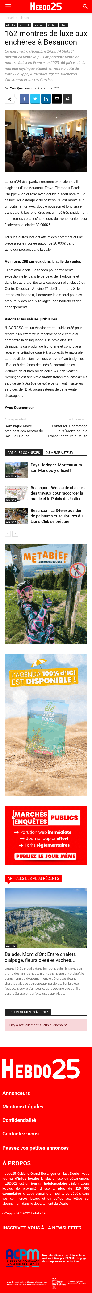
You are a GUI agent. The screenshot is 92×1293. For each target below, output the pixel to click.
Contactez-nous (20, 1134)
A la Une (24, 18)
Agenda (11, 946)
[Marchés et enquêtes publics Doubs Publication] (46, 863)
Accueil (9, 18)
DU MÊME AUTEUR (59, 452)
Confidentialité (19, 1120)
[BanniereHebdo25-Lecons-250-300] (46, 642)
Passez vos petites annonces (35, 1148)
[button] (85, 6)
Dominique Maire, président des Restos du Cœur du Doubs (24, 431)
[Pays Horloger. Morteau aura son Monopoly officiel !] (16, 470)
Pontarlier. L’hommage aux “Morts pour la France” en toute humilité (67, 431)
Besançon (39, 25)
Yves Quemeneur (21, 88)
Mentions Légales (22, 1107)
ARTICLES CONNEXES (24, 452)
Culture (52, 25)
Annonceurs (16, 1093)
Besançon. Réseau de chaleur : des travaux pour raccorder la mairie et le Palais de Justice (58, 493)
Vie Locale (25, 25)
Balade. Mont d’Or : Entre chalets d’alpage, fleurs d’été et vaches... (40, 957)
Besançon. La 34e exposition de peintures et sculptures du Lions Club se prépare (57, 516)
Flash (64, 25)
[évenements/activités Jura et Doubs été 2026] (46, 795)
